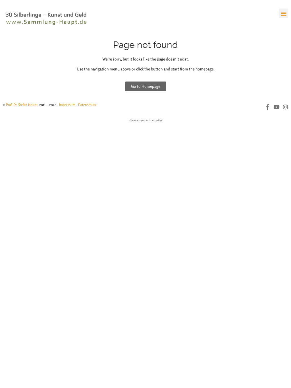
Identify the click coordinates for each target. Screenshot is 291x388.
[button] (283, 13)
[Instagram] (285, 107)
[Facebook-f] (267, 107)
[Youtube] (276, 107)
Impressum (67, 105)
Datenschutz (87, 105)
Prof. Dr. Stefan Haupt (22, 105)
